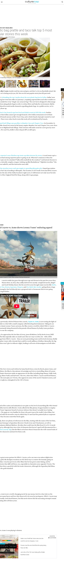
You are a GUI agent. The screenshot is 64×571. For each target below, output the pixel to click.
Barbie (54, 285)
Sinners (7, 287)
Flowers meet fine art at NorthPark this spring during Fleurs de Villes (33, 547)
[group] (11, 84)
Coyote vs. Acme (33, 321)
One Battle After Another (34, 287)
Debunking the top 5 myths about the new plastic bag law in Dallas (24, 97)
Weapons (20, 287)
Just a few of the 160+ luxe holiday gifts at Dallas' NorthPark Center (33, 553)
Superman (13, 287)
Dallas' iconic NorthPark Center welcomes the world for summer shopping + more (32, 540)
